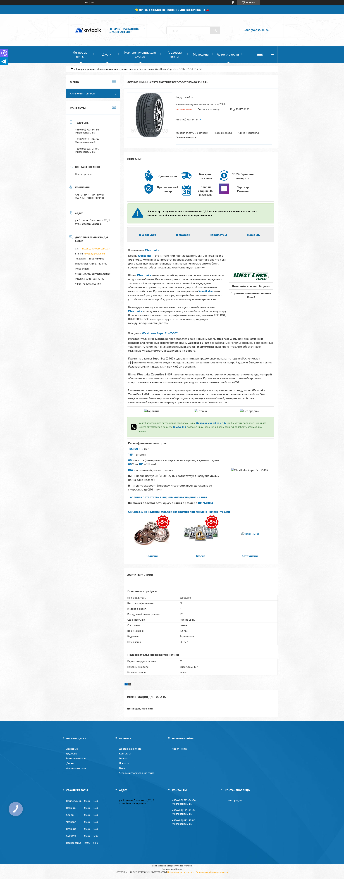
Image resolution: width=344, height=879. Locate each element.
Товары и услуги (85, 68)
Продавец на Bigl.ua (172, 869)
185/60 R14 (179, 426)
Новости (124, 763)
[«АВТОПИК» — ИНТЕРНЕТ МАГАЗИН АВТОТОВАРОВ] (88, 36)
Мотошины (201, 54)
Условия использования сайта (136, 772)
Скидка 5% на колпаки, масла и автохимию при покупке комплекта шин (179, 511)
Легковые (72, 748)
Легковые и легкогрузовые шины (116, 68)
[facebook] (126, 684)
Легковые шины (80, 54)
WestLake (152, 250)
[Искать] (215, 30)
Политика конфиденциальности (212, 872)
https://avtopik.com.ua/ (96, 248)
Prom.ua (188, 865)
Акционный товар (76, 768)
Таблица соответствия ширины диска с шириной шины (167, 497)
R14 (130, 470)
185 (130, 454)
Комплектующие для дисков (140, 54)
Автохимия (250, 556)
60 (130, 460)
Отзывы (123, 758)
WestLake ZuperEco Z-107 (160, 333)
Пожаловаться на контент (180, 872)
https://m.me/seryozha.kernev (92, 273)
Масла (200, 556)
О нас (122, 768)
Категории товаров (82, 93)
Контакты (125, 753)
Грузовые (71, 753)
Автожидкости (228, 54)
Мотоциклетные (76, 758)
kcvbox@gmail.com (94, 253)
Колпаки (152, 556)
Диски (106, 54)
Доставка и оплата (130, 748)
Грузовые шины (174, 54)
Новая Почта (179, 748)
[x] (129, 684)
